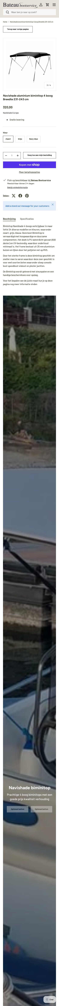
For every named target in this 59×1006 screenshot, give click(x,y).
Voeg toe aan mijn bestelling (39, 155)
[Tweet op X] (13, 195)
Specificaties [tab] (27, 218)
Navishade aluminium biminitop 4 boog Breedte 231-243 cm (31, 22)
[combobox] (29, 12)
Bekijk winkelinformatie (17, 187)
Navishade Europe (11, 113)
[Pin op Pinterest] (27, 195)
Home (5, 22)
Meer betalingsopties (29, 172)
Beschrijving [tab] (9, 218)
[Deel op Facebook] (20, 195)
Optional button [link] (17, 809)
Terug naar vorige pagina (18, 29)
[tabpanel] (29, 255)
